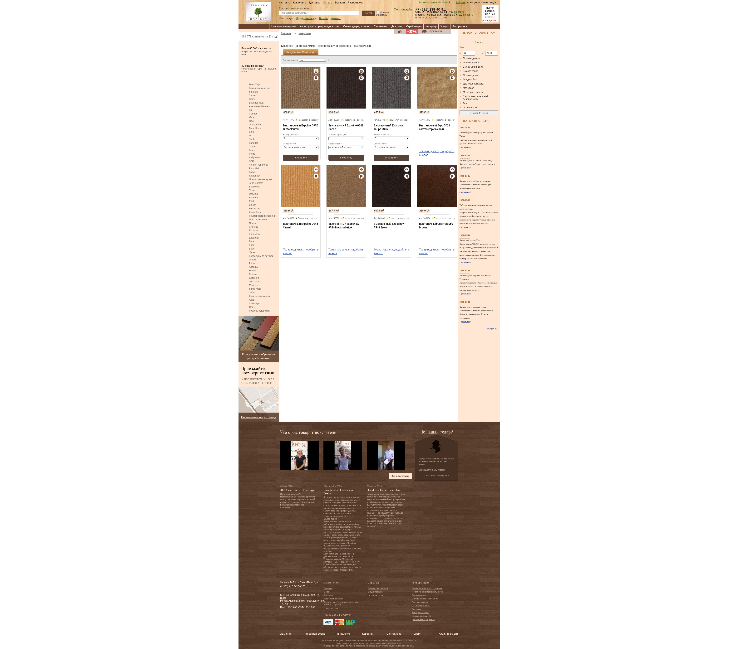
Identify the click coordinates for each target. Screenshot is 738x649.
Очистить (479, 42)
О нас (326, 592)
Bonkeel (253, 197)
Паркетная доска (306, 18)
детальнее (465, 147)
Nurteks (253, 223)
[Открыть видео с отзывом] (299, 455)
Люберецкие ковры (259, 296)
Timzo (252, 190)
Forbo (252, 154)
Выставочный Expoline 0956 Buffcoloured (300, 127)
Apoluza (253, 267)
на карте (459, 12)
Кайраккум (254, 157)
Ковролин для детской (261, 256)
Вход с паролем (375, 592)
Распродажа (355, 2)
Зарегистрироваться (378, 588)
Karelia (323, 18)
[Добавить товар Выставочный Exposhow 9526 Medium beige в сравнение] (361, 169)
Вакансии (328, 595)
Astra (251, 299)
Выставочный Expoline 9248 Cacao (345, 127)
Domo (252, 99)
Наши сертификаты (333, 599)
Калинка (253, 143)
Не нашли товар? (376, 595)
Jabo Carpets (256, 183)
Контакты (284, 2)
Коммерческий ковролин (262, 216)
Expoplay (254, 237)
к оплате (344, 614)
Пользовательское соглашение (427, 588)
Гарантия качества (421, 605)
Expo (251, 245)
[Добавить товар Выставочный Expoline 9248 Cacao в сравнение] (361, 71)
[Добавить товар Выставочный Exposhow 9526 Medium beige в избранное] (361, 176)
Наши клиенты (330, 608)
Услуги (444, 26)
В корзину (300, 157)
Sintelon (253, 91)
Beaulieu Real (256, 102)
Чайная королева (258, 164)
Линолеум (343, 633)
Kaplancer (254, 175)
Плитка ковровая (258, 219)
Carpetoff (254, 278)
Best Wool (254, 186)
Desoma (253, 194)
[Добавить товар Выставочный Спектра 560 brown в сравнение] (452, 169)
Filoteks (253, 274)
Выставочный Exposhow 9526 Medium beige (343, 225)
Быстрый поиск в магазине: (295, 8)
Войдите (460, 2)
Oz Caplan (254, 281)
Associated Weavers (259, 106)
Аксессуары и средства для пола (319, 26)
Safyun (252, 292)
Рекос (252, 150)
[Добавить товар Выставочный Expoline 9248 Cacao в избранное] (361, 77)
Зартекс (253, 95)
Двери (417, 633)
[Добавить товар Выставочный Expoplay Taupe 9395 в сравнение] (406, 71)
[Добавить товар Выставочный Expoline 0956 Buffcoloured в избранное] (316, 77)
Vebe (251, 117)
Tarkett (252, 146)
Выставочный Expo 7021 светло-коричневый (434, 127)
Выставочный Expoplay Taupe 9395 (388, 127)
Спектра (253, 226)
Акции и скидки (448, 633)
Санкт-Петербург (403, 9)
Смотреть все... (492, 329)
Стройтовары (413, 26)
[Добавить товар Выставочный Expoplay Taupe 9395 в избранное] (406, 77)
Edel (251, 201)
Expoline (253, 230)
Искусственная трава (260, 179)
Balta (251, 132)
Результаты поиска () (300, 52)
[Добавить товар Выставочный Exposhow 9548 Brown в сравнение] (406, 169)
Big (251, 110)
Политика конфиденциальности (427, 592)
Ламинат (335, 18)
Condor (253, 113)
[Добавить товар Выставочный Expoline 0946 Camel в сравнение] (316, 169)
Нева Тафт (255, 84)
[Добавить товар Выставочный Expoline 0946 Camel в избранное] (316, 176)
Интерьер (431, 26)
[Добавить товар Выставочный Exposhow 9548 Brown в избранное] (406, 176)
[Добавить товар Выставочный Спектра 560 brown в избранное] (452, 176)
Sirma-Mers (255, 289)
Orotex (252, 259)
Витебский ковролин (260, 88)
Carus (252, 307)
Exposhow (254, 234)
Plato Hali (254, 168)
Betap (252, 241)
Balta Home (255, 128)
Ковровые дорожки (259, 310)
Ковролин (368, 633)
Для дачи (396, 26)
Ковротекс (254, 208)
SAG (251, 161)
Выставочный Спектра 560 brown (436, 225)
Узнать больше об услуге (436, 475)
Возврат (340, 2)
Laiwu (252, 172)
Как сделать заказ (420, 612)
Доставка (314, 2)
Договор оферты (420, 595)
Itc (250, 135)
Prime (252, 263)
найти (368, 12)
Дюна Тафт (255, 212)
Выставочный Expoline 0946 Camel (300, 225)
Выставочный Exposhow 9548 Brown (389, 225)
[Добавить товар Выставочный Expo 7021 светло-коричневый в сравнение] (452, 71)
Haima (252, 270)
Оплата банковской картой (425, 599)
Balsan (252, 205)
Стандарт (254, 303)
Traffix (252, 139)
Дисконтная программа (423, 619)
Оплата (327, 2)
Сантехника (380, 26)
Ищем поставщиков (421, 616)
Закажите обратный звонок (434, 2)
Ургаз (252, 252)
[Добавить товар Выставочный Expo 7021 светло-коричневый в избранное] (452, 77)
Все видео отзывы (400, 476)
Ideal (251, 121)
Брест (252, 248)
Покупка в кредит (420, 602)
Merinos (253, 285)
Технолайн (255, 124)
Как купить (299, 2)
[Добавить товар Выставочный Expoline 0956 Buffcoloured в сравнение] (316, 71)
